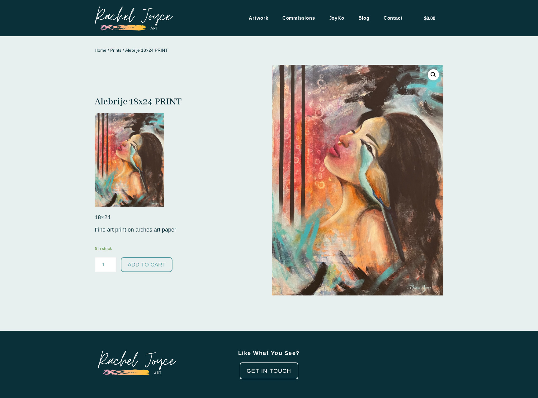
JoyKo (336, 18)
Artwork (258, 18)
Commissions (298, 18)
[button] (269, 370)
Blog (364, 18)
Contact (393, 18)
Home (100, 50)
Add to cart (147, 264)
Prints (115, 50)
